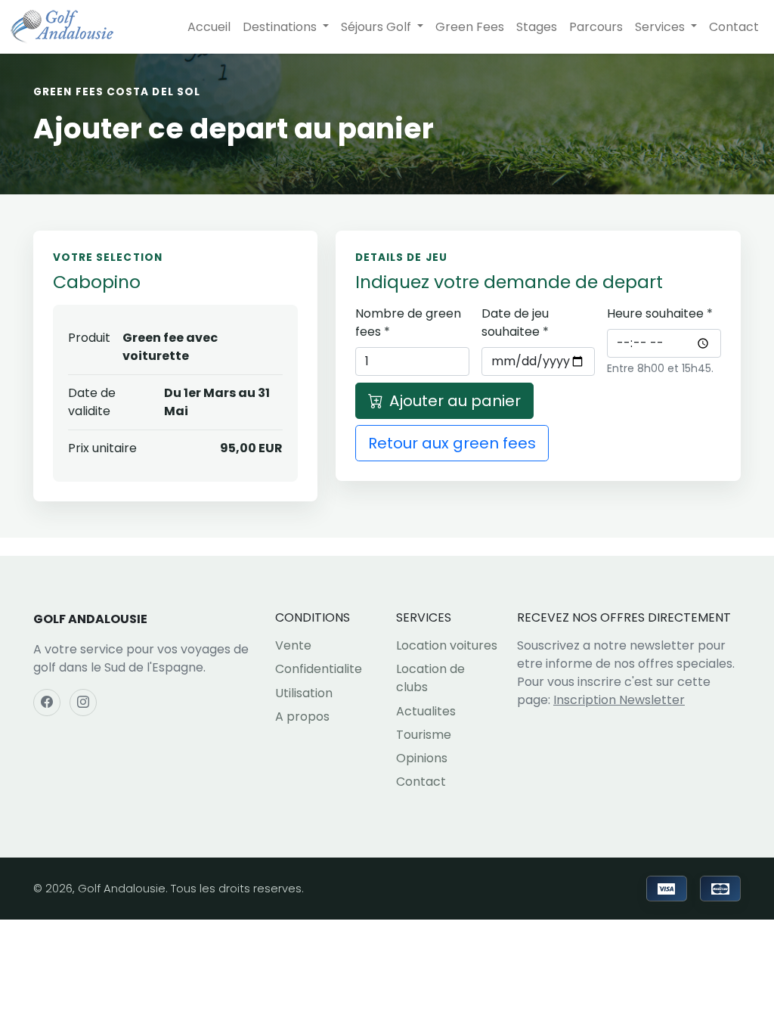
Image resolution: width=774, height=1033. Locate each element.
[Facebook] (46, 702)
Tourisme (423, 734)
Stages (536, 27)
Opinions (421, 758)
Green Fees (469, 27)
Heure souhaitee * (660, 313)
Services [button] (661, 27)
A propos (302, 716)
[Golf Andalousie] (62, 27)
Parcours (596, 27)
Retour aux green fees (452, 443)
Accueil (209, 27)
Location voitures (446, 645)
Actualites (426, 711)
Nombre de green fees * (408, 322)
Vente (293, 645)
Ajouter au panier (455, 400)
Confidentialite (318, 669)
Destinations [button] (281, 27)
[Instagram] (83, 702)
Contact (734, 27)
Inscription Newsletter (619, 700)
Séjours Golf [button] (377, 27)
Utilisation (304, 693)
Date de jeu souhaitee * (515, 322)
